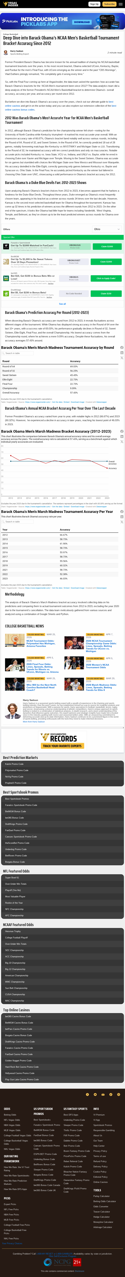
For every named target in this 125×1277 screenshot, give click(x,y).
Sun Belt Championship (16, 988)
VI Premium (99, 1115)
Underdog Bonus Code (44, 1159)
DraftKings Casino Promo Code (20, 1041)
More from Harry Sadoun (34, 722)
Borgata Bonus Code (15, 862)
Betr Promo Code (72, 1146)
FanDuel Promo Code (15, 830)
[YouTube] (103, 1094)
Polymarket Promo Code (16, 770)
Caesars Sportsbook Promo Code (21, 836)
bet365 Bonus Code (14, 818)
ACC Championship (14, 956)
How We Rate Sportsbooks (16, 1175)
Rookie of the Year (14, 903)
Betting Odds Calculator (104, 1201)
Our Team (98, 1140)
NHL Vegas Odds (12, 1149)
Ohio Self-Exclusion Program (62, 1256)
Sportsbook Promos (102, 1125)
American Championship (16, 975)
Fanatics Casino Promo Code (19, 1048)
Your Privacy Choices (12, 1243)
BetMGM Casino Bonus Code (19, 1023)
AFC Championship (14, 915)
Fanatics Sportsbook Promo (47, 1125)
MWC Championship (14, 982)
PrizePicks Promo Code (75, 1156)
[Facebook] (88, 1094)
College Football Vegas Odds (17, 1135)
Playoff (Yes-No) (13, 890)
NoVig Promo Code (14, 776)
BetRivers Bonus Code (44, 1164)
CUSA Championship (15, 994)
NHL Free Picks (11, 1238)
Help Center (98, 1146)
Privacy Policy (100, 1151)
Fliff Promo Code (72, 1135)
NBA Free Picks (11, 1214)
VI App (96, 1120)
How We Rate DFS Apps (15, 1189)
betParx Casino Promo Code (18, 1029)
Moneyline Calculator (103, 1222)
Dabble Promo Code (73, 1140)
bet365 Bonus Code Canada (47, 1185)
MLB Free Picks (11, 1220)
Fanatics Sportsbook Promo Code (21, 805)
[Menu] (120, 4)
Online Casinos (100, 1182)
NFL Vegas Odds (12, 1120)
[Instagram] (119, 1094)
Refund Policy (100, 1161)
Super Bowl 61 (12, 877)
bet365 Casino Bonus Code (18, 1016)
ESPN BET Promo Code (45, 1154)
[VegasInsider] (4, 1097)
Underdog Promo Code (16, 849)
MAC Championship (14, 1001)
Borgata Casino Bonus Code (18, 1035)
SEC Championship (14, 950)
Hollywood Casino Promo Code (19, 1073)
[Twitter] (96, 1094)
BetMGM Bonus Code (15, 811)
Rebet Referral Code (73, 1161)
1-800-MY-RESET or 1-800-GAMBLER (54, 1254)
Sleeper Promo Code (43, 1169)
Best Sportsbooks (42, 1120)
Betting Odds (10, 1115)
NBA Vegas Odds (12, 1125)
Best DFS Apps (71, 1115)
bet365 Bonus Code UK (45, 1190)
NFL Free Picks (11, 1209)
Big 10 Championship (15, 963)
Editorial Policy (100, 1177)
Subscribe (109, 4)
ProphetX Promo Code (15, 783)
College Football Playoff (16, 937)
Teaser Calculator (101, 1212)
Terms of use (99, 1156)
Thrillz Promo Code (73, 1130)
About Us (97, 1135)
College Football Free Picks (17, 1225)
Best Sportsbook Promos (17, 799)
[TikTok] (111, 1094)
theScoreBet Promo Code (17, 843)
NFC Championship (14, 909)
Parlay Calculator (101, 1196)
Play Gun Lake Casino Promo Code (22, 1079)
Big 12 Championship (15, 969)
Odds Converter (100, 1206)
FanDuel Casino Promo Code (19, 1054)
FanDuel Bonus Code (44, 1135)
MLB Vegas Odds (12, 1130)
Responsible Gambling (104, 1130)
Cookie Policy (99, 1172)
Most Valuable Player (15, 896)
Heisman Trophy (13, 931)
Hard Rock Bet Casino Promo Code (22, 1067)
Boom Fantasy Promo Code (77, 1151)
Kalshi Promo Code (14, 764)
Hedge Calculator (101, 1217)
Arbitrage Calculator (102, 1227)
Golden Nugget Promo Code (18, 1060)
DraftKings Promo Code (16, 824)
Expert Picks (10, 1204)
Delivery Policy (100, 1166)
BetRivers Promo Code (16, 855)
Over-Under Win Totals (16, 884)
